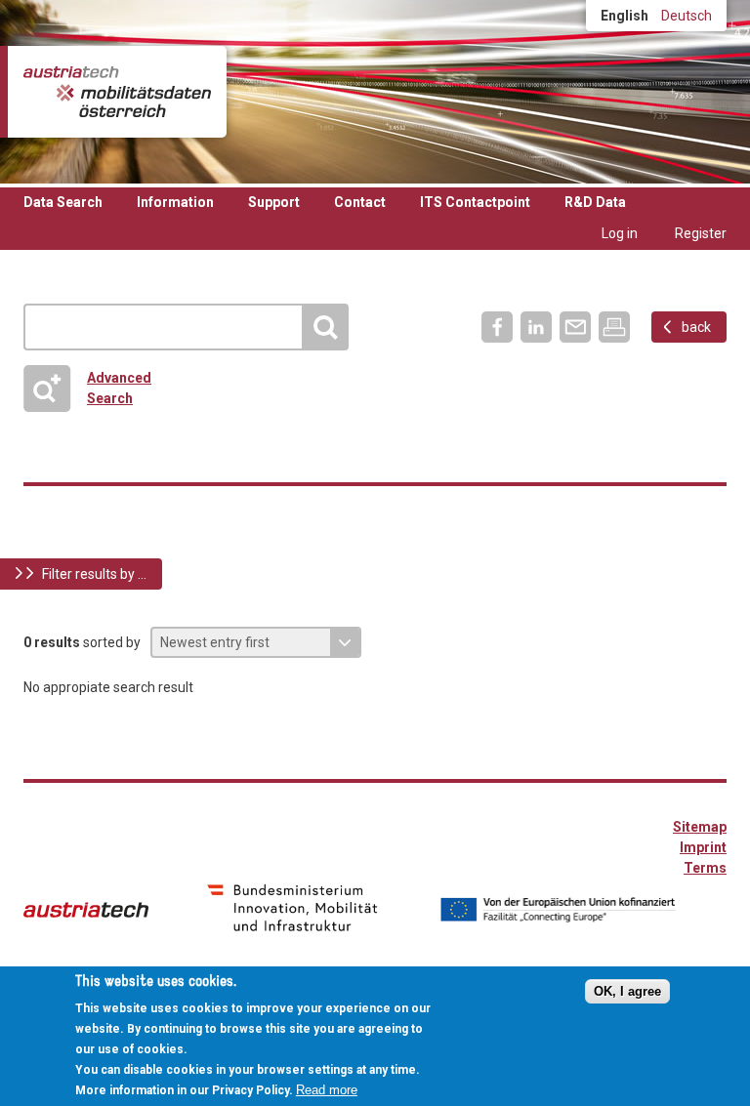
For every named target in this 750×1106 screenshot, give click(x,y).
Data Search (63, 202)
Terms (705, 868)
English (624, 15)
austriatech (85, 909)
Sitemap (700, 827)
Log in (620, 233)
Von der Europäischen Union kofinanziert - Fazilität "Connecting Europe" (558, 909)
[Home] (117, 91)
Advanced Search (95, 388)
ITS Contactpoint (475, 202)
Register (701, 233)
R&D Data (595, 202)
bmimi (292, 908)
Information (175, 202)
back (696, 327)
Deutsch (686, 15)
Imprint (703, 847)
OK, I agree (627, 991)
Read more (326, 1090)
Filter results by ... (94, 574)
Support (274, 202)
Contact (360, 202)
